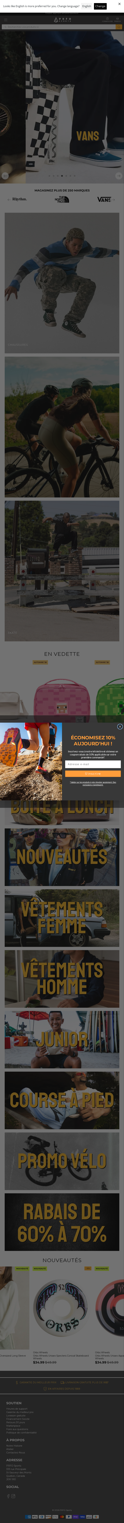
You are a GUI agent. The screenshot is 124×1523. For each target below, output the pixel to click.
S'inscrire (93, 774)
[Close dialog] (120, 726)
